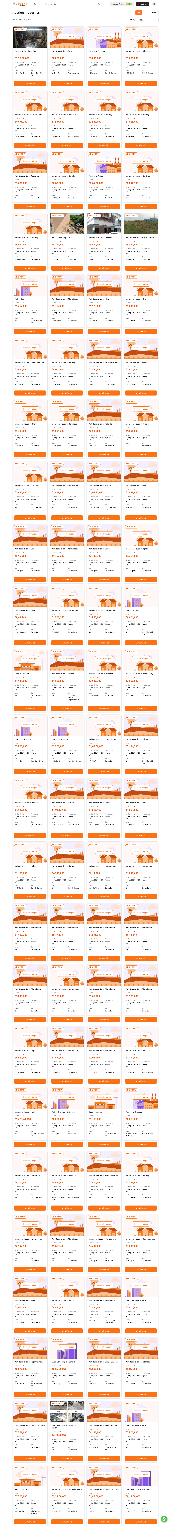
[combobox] (70, 4)
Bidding (142, 4)
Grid (138, 12)
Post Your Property (121, 4)
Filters (154, 12)
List (146, 12)
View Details (30, 83)
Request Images (67, 36)
